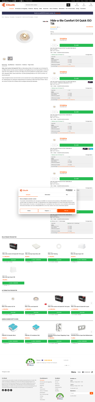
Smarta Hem (45, 8)
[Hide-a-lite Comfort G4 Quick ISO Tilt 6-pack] (13, 246)
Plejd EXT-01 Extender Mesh (9, 335)
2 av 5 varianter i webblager (53, 261)
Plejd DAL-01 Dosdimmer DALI (32, 335)
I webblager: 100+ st (29, 261)
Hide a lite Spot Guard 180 (8, 277)
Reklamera (57, 385)
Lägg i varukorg (37, 259)
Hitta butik (57, 380)
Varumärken (83, 8)
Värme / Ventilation (54, 8)
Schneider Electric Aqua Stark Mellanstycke (81, 335)
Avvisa (28, 210)
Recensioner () (53, 28)
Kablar (40, 8)
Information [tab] (47, 194)
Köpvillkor (57, 390)
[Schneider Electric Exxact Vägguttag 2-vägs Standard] (59, 327)
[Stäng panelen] (74, 190)
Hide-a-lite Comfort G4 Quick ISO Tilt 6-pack (13, 254)
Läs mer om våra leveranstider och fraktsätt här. (66, 66)
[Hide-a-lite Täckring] (58, 246)
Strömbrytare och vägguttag (21, 8)
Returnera (57, 383)
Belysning (36, 8)
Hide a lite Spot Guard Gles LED (32, 254)
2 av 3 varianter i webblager (7, 261)
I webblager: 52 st (29, 343)
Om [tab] (67, 194)
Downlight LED (18, 17)
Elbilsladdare (62, 8)
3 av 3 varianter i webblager (76, 314)
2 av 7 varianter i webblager (30, 314)
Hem (3, 17)
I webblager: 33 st (75, 343)
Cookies (56, 389)
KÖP (77, 45)
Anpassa (47, 210)
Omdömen (24, 64)
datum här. (58, 13)
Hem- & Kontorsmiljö (70, 8)
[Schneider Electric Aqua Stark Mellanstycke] (82, 327)
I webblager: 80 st (6, 343)
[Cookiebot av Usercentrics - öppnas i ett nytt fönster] (66, 190)
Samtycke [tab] (28, 194)
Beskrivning (4, 64)
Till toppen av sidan (6, 371)
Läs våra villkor (73, 395)
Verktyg (77, 8)
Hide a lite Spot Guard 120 (77, 254)
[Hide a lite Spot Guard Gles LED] (36, 246)
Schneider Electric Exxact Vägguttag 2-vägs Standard (58, 336)
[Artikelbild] (54, 40)
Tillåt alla (66, 210)
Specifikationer (11, 64)
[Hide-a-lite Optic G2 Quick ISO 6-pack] (82, 299)
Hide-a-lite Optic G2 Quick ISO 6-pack (80, 306)
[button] (63, 54)
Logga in (84, 5)
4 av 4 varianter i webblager (7, 314)
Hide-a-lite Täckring (53, 254)
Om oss (56, 381)
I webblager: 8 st (74, 261)
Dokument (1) (18, 64)
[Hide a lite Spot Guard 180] (13, 269)
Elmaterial (30, 8)
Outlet (41, 397)
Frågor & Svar (31, 64)
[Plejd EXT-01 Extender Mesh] (13, 327)
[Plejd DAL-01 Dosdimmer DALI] (36, 327)
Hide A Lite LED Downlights (28, 17)
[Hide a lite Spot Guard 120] (81, 246)
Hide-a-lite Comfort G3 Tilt (8, 306)
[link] (47, 362)
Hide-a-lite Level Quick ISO (31, 306)
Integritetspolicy (58, 387)
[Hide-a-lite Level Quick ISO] (36, 299)
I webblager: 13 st (6, 285)
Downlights (12, 17)
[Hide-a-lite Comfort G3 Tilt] (13, 299)
